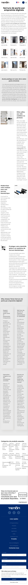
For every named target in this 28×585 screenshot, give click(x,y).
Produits (14, 525)
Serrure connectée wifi (11, 463)
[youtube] (14, 512)
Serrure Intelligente (14, 543)
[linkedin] (18, 512)
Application (14, 531)
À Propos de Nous (14, 523)
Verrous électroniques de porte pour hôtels (5, 446)
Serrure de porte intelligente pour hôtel (24, 446)
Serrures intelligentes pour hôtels (5, 456)
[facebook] (9, 512)
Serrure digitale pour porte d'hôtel (17, 446)
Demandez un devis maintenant (23, 495)
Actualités (14, 528)
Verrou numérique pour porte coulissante (24, 456)
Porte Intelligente (14, 545)
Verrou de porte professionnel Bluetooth (18, 456)
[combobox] (5, 561)
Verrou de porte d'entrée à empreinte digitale (18, 465)
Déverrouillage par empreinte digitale (5, 465)
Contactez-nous (14, 536)
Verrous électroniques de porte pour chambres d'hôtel (11, 447)
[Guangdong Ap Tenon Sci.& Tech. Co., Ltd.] (5, 2)
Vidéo (14, 533)
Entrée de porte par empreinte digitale (24, 465)
